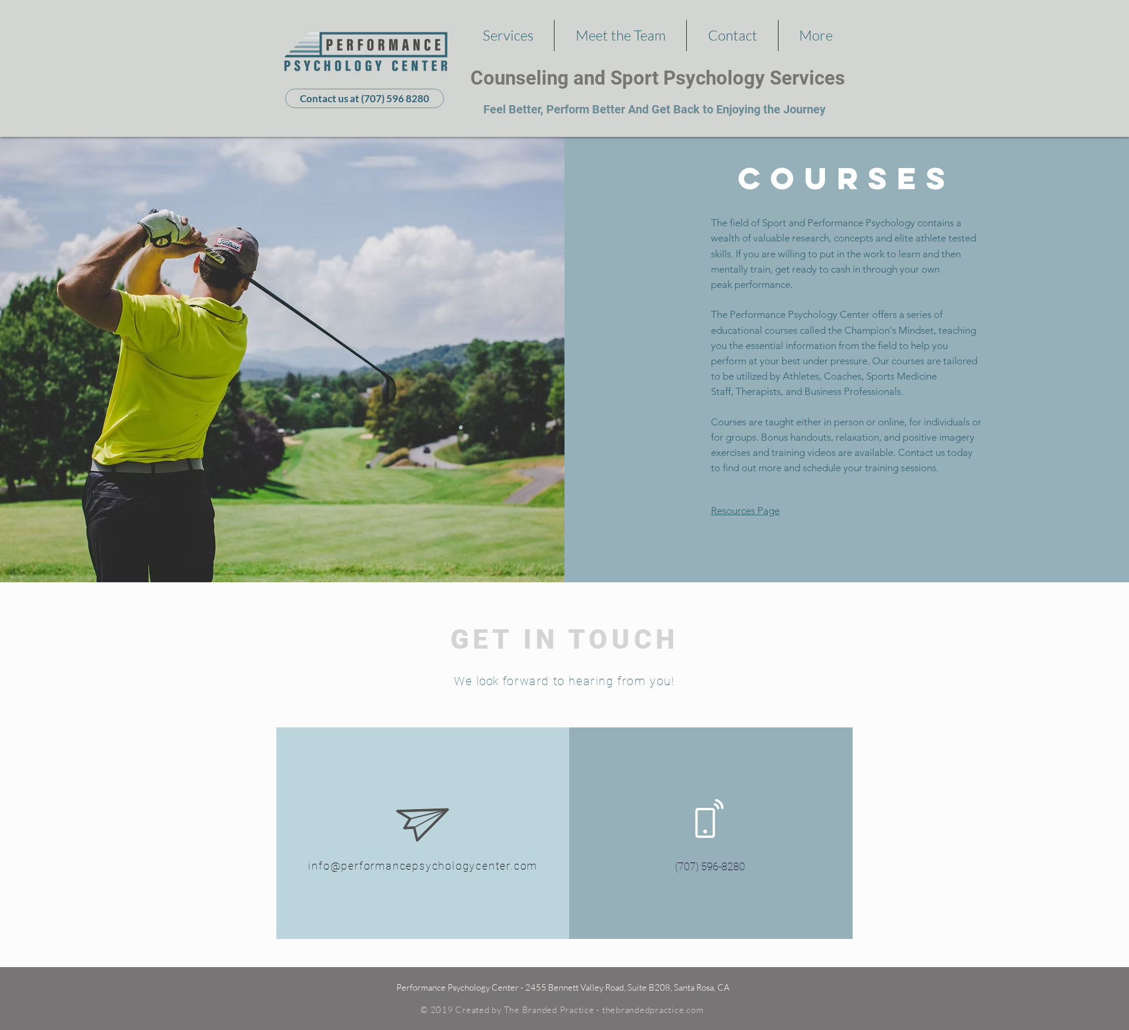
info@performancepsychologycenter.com (422, 866)
